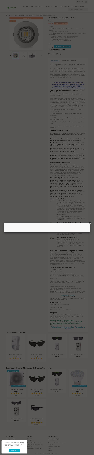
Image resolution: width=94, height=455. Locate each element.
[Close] (90, 222)
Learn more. (9, 447)
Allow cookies (14, 450)
